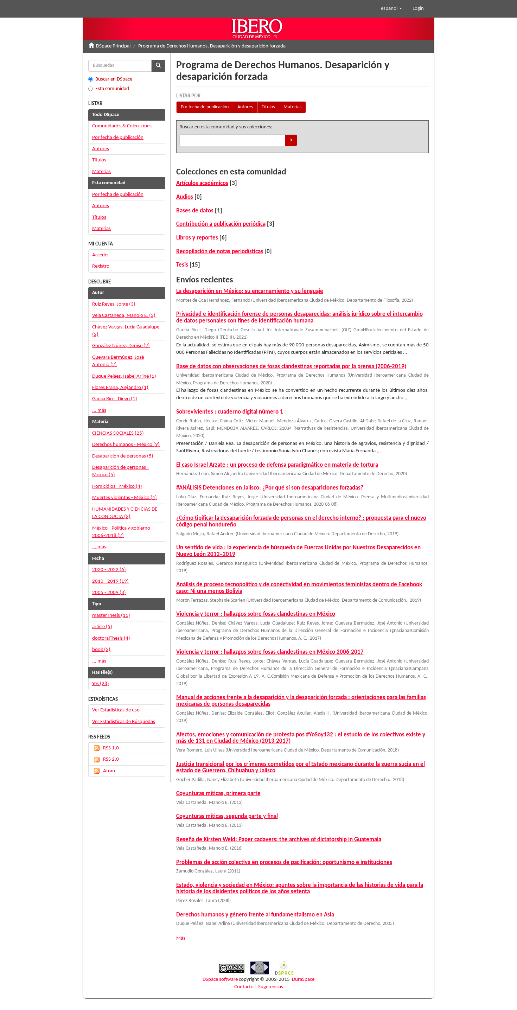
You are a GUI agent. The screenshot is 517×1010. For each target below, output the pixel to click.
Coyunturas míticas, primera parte (218, 794)
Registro (100, 266)
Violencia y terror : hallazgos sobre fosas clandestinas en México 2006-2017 (270, 652)
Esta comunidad (112, 88)
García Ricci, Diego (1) (114, 399)
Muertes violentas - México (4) (124, 497)
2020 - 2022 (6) (109, 570)
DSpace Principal (113, 46)
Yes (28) (100, 683)
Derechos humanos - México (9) (126, 444)
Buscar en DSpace (113, 79)
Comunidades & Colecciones (122, 126)
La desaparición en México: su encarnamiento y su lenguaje (249, 291)
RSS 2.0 (111, 759)
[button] (391, 9)
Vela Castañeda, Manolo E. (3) (123, 315)
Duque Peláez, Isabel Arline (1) (124, 376)
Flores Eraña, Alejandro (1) (120, 387)
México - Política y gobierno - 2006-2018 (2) (122, 532)
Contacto (244, 987)
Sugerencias (270, 987)
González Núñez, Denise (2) (121, 346)
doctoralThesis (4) (111, 638)
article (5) (102, 626)
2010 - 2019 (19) (110, 581)
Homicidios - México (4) (117, 486)
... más (99, 410)
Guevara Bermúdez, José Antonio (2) (118, 361)
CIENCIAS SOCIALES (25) (118, 433)
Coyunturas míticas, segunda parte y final (227, 816)
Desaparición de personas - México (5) (120, 471)
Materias (292, 107)
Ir (291, 140)
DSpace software (220, 979)
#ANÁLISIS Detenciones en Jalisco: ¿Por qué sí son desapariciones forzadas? (269, 488)
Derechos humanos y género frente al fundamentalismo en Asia (255, 915)
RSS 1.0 (111, 748)
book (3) (101, 649)
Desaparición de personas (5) (122, 456)
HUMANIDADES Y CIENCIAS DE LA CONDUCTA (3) (124, 513)
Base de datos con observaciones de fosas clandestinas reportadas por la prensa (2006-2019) (291, 367)
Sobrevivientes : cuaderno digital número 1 (229, 412)
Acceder (100, 255)
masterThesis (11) (111, 615)
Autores (245, 107)
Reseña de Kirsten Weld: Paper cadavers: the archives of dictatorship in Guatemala (278, 840)
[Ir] (158, 66)
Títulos (268, 107)
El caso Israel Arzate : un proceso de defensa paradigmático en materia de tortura (277, 465)
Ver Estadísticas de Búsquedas (123, 721)
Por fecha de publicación (205, 107)
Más (180, 938)
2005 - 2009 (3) (109, 592)
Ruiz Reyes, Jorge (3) (113, 304)
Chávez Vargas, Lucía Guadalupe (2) (125, 331)
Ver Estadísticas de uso (116, 710)
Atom (109, 771)
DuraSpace (303, 979)
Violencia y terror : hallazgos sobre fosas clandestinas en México (255, 614)
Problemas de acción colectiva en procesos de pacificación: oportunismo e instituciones (284, 862)
